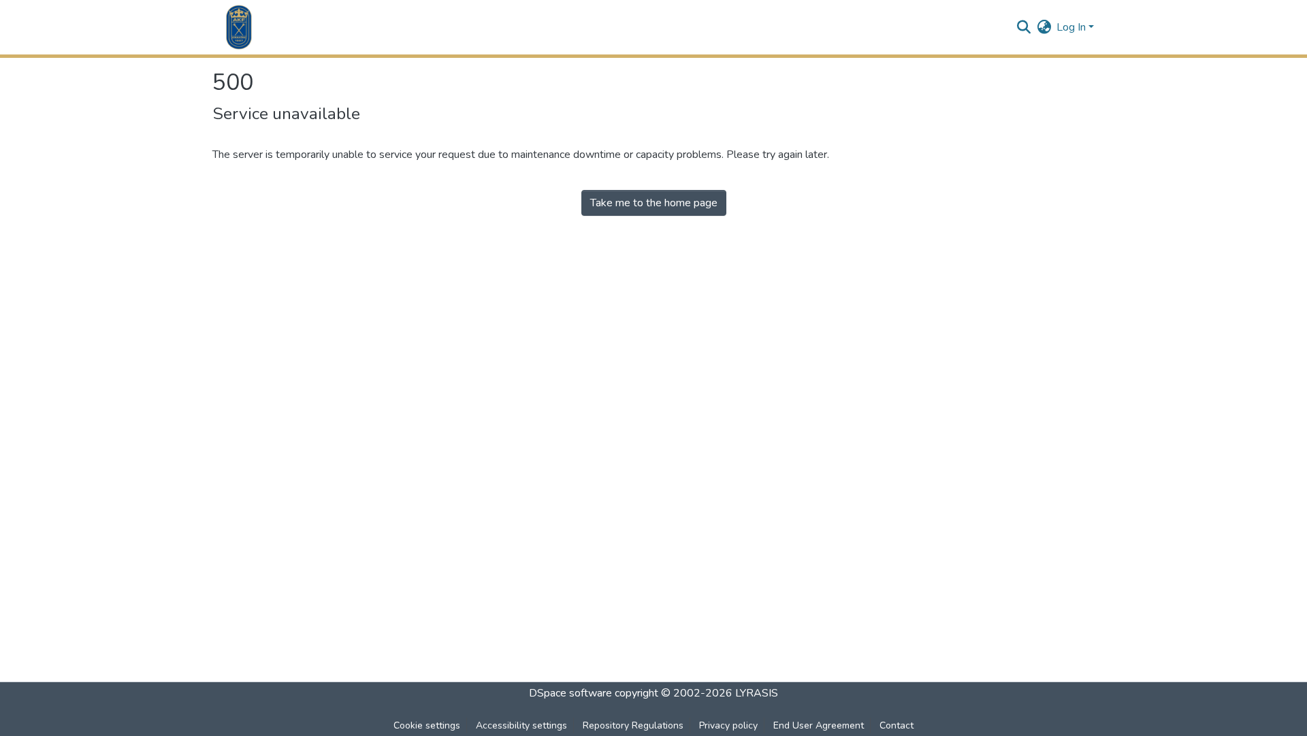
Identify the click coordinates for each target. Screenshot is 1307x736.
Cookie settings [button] (426, 725)
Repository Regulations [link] (633, 725)
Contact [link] (897, 725)
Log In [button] (1072, 27)
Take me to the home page (653, 202)
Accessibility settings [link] (521, 725)
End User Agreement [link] (818, 725)
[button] (238, 27)
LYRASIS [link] (756, 693)
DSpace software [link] (570, 693)
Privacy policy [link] (728, 725)
